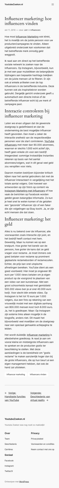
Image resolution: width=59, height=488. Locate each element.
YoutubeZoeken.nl (14, 4)
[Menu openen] (52, 4)
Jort (26, 30)
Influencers (35, 30)
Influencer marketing (38, 334)
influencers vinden (38, 374)
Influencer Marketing (27, 36)
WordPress (24, 481)
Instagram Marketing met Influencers (25, 190)
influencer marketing (16, 374)
